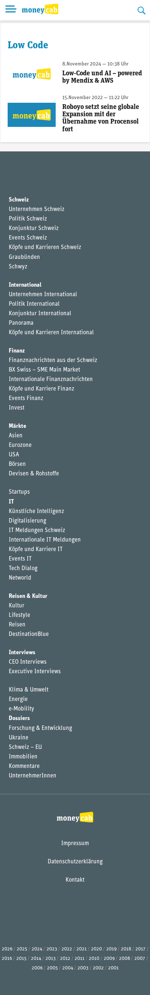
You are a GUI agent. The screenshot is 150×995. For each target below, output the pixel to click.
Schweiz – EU (25, 747)
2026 (7, 949)
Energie (18, 699)
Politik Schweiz (28, 219)
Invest (16, 408)
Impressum (75, 844)
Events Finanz (26, 399)
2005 (52, 968)
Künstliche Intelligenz (36, 512)
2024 (37, 949)
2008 (124, 958)
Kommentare (24, 766)
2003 (83, 968)
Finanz (17, 351)
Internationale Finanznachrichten (51, 379)
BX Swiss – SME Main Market (44, 370)
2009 (109, 958)
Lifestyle (19, 615)
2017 (140, 949)
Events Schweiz (28, 238)
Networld (20, 578)
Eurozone (20, 445)
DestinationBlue (29, 634)
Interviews (22, 653)
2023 (52, 949)
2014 (36, 958)
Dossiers (19, 718)
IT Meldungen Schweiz (37, 531)
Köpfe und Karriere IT (36, 550)
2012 (65, 958)
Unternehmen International (43, 295)
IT (11, 502)
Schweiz (19, 200)
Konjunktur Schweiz (34, 228)
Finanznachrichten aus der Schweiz (53, 360)
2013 (51, 958)
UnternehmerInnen (32, 776)
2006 (37, 968)
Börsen (17, 464)
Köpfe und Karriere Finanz (41, 389)
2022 (67, 949)
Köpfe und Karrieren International (51, 333)
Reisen (17, 625)
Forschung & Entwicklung (40, 728)
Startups (19, 492)
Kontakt (75, 880)
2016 (7, 958)
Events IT (20, 559)
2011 (79, 958)
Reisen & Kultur (28, 596)
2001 (113, 968)
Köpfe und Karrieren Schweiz (45, 247)
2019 (111, 949)
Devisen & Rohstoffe (34, 474)
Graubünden (24, 257)
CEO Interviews (28, 662)
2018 (126, 949)
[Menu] (11, 10)
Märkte (17, 426)
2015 (21, 958)
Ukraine (18, 738)
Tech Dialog (23, 569)
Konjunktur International (40, 314)
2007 (139, 958)
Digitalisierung (27, 521)
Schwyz (18, 267)
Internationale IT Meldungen (45, 540)
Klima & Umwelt (28, 690)
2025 (22, 949)
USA (14, 455)
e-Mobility (21, 709)
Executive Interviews (35, 672)
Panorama (21, 323)
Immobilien (23, 757)
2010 (94, 958)
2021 (81, 949)
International (25, 285)
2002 (98, 968)
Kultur (16, 606)
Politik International (34, 304)
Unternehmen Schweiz (36, 209)
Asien (16, 436)
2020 (96, 949)
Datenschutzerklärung (75, 862)
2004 (67, 968)
